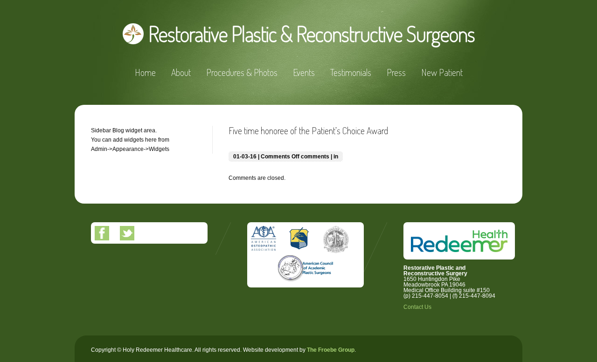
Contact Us (417, 307)
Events (304, 72)
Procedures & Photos (242, 72)
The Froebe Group (330, 350)
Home (145, 72)
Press (396, 72)
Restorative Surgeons (311, 33)
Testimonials (350, 72)
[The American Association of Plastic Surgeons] (297, 282)
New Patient (442, 72)
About (181, 72)
